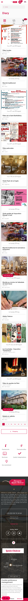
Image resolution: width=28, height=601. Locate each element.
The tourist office (21, 449)
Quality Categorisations (19, 457)
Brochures (4, 457)
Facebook (8, 533)
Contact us (14, 524)
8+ (11, 424)
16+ (15, 424)
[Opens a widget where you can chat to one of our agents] (6, 598)
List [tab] (5, 23)
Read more (4, 595)
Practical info (5, 449)
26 (18, 424)
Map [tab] (14, 23)
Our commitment (6, 465)
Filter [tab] (23, 23)
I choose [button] (12, 598)
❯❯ (25, 424)
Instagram (14, 533)
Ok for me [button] (19, 598)
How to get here (14, 576)
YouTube (19, 533)
